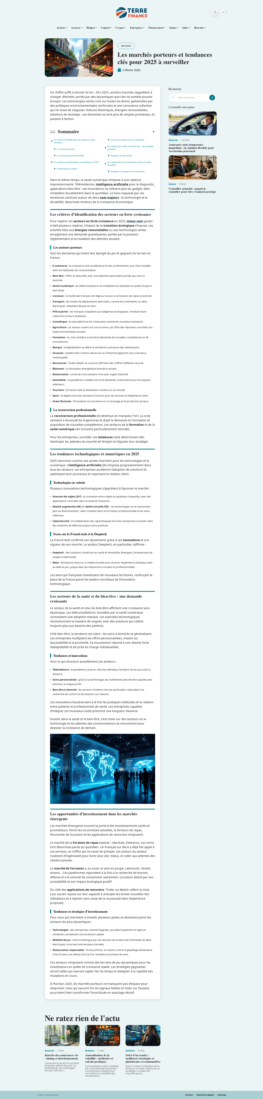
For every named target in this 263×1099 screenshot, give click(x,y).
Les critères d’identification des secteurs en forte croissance (74, 141)
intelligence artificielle (112, 184)
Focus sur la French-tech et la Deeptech (127, 139)
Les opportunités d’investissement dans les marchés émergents (129, 163)
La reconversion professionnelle (70, 155)
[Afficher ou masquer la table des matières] (117, 131)
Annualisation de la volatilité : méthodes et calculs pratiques (99, 1058)
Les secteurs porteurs (66, 148)
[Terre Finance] (131, 12)
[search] (215, 12)
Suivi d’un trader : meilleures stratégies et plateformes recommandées (143, 1058)
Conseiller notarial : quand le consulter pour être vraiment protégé (192, 190)
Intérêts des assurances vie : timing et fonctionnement (61, 1056)
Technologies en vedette (67, 168)
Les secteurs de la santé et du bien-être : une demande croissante (130, 147)
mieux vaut (135, 221)
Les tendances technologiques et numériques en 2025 (76, 162)
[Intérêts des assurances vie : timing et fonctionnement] (62, 1035)
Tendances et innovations (121, 155)
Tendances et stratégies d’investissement (127, 171)
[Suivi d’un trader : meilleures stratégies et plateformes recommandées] (143, 1035)
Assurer (49, 1050)
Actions (126, 45)
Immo (172, 184)
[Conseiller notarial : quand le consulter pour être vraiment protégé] (193, 167)
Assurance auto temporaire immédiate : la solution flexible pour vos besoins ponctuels (191, 147)
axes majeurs (109, 198)
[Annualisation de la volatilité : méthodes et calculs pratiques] (102, 1035)
